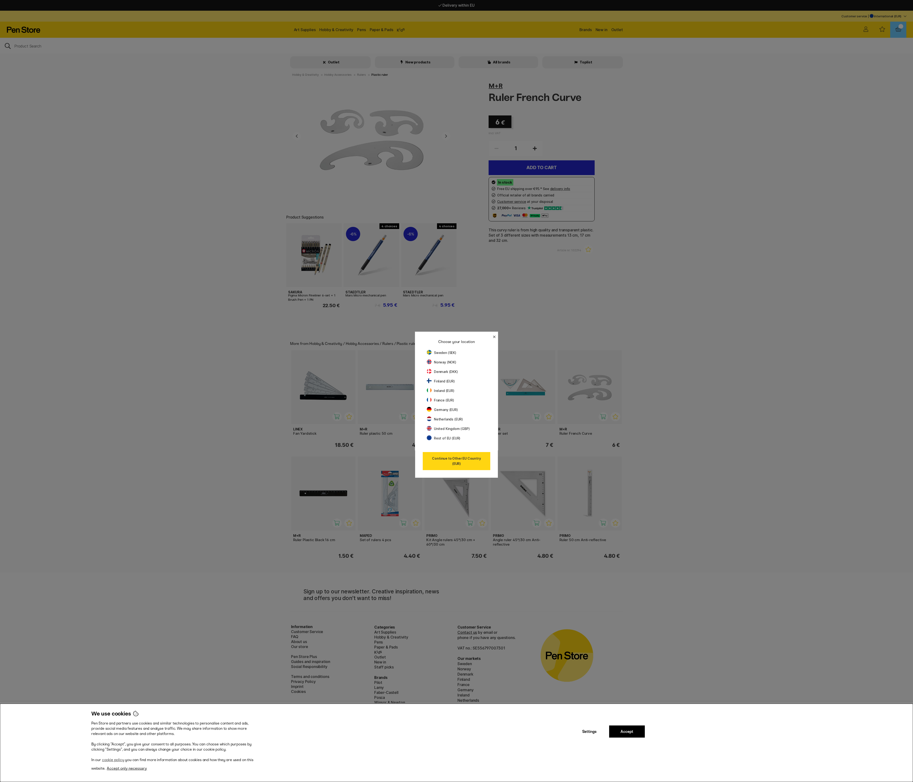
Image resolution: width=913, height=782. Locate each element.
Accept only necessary (127, 768)
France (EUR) (444, 400)
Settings (589, 731)
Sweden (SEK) (445, 353)
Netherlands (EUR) (448, 419)
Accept (627, 731)
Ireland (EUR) (444, 391)
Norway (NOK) (445, 362)
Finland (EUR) (444, 381)
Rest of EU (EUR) (447, 438)
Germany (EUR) (446, 410)
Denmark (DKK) (446, 372)
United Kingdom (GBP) (452, 429)
